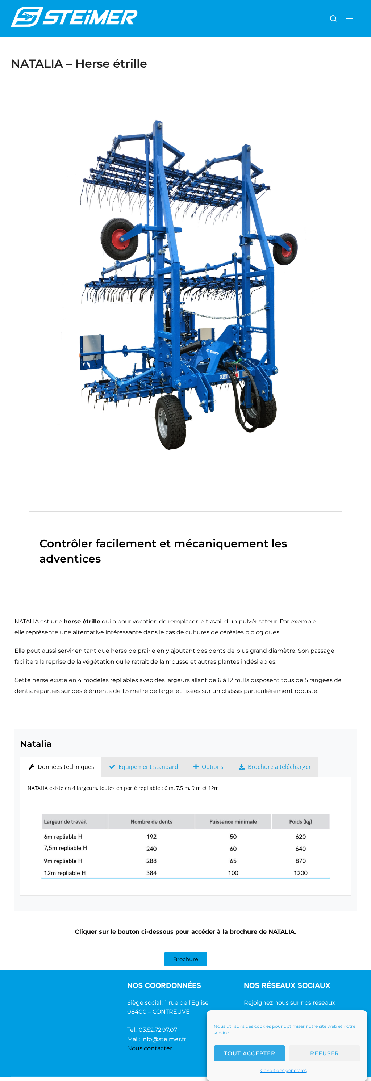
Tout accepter (249, 1053)
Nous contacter (149, 1048)
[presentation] (60, 767)
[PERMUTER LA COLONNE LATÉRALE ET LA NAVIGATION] (353, 18)
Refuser (324, 1053)
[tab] (60, 767)
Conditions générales (283, 1070)
